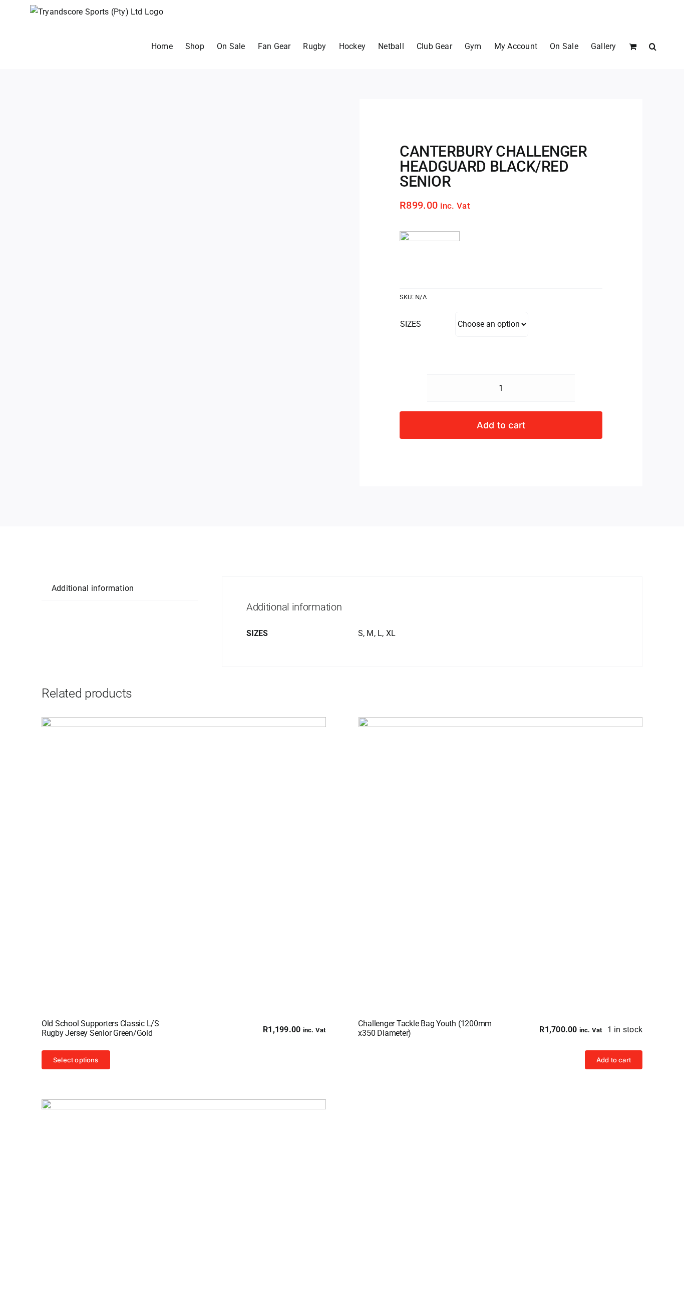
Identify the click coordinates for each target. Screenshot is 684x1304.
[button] (652, 46)
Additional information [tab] (93, 588)
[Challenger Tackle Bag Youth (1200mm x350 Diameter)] (501, 859)
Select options (76, 1060)
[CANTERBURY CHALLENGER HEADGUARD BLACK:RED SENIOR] (161, 106)
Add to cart (501, 425)
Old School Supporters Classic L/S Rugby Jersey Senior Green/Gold (100, 1028)
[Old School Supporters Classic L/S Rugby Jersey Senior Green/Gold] (184, 859)
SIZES (410, 324)
